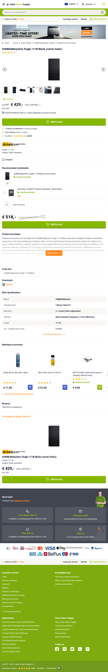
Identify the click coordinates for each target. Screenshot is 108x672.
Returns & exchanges (10, 591)
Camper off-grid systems (12, 637)
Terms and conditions (64, 626)
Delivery (5, 588)
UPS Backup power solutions (14, 640)
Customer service (70, 19)
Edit (19, 196)
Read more (52, 253)
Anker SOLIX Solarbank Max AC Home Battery (21, 626)
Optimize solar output (64, 584)
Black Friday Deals (62, 637)
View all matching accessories (19, 394)
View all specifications (52, 334)
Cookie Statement (62, 629)
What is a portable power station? (68, 580)
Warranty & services (10, 599)
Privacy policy (60, 633)
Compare (9, 160)
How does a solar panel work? (67, 577)
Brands (84, 19)
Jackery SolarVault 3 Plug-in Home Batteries (20, 629)
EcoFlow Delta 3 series (11, 652)
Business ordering (9, 580)
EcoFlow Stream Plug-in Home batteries (18, 622)
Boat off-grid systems (11, 648)
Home (15, 43)
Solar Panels (26, 43)
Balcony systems (9, 644)
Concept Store (8, 606)
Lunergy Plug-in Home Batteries (15, 633)
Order (4, 577)
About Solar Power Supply (65, 622)
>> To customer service (11, 611)
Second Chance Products (12, 603)
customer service (21, 500)
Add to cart (56, 121)
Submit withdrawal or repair (13, 595)
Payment (5, 584)
